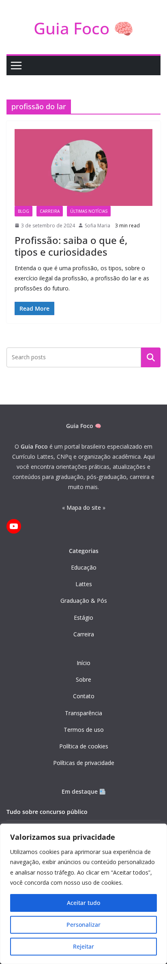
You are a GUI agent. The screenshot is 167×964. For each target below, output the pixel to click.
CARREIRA (50, 211)
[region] (83, 894)
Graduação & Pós (83, 600)
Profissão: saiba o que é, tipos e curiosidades (71, 245)
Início (83, 663)
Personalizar (83, 924)
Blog (23, 211)
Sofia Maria (97, 225)
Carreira (83, 634)
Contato (83, 696)
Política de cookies (83, 746)
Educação (83, 567)
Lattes (83, 584)
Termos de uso (84, 729)
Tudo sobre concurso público (47, 812)
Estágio (83, 617)
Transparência (83, 713)
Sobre (83, 679)
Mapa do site (83, 507)
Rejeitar (83, 946)
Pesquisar (151, 357)
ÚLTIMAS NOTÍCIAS (88, 211)
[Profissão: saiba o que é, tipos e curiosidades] (83, 167)
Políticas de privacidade (83, 763)
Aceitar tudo (83, 903)
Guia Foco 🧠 (84, 28)
